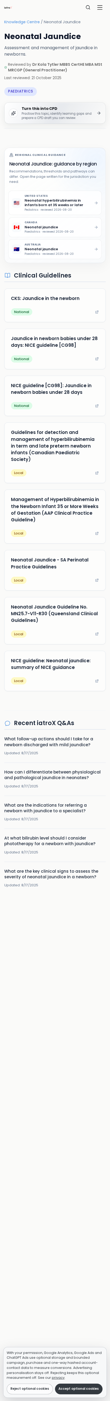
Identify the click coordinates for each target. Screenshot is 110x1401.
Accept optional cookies (78, 1389)
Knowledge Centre (22, 22)
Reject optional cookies (29, 1389)
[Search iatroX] (88, 7)
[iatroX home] (8, 7)
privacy (58, 1377)
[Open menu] (100, 7)
